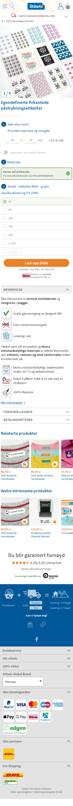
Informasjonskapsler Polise (48, 792)
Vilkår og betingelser (21, 792)
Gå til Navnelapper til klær (19, 21)
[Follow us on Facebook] (36, 640)
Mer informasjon (12, 403)
